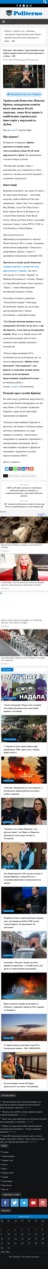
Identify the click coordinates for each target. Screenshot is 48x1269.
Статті (4, 1164)
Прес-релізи (7, 1185)
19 (22, 1239)
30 (2, 1248)
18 (16, 1239)
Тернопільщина (10, 698)
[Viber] (19, 467)
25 (16, 1243)
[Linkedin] (23, 467)
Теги (5, 476)
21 (36, 1239)
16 (2, 1239)
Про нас (5, 1189)
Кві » (8, 1251)
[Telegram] (6, 467)
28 (36, 1243)
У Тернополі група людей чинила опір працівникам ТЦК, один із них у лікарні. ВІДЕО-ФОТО (22, 749)
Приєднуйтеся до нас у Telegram (25, 94)
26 (22, 1243)
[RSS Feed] (32, 467)
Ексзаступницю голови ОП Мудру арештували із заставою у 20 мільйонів (21, 1085)
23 (2, 1243)
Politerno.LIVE (8, 1172)
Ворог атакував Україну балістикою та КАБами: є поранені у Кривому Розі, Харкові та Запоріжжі (24, 1006)
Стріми (5, 1177)
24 (9, 1243)
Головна (5, 1152)
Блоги (4, 1168)
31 (9, 1248)
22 (43, 1239)
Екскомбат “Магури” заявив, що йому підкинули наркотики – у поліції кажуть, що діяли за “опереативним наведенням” (23, 965)
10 (9, 1234)
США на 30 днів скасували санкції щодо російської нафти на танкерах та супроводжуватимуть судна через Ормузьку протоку (24, 491)
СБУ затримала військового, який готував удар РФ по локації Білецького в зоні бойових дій (24, 505)
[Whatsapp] (15, 467)
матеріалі (15, 386)
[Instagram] (27, 467)
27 (29, 1243)
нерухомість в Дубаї (28, 476)
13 (29, 1234)
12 (22, 1234)
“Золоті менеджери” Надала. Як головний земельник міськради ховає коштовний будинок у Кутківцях (22, 708)
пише (13, 129)
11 (16, 1234)
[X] (11, 467)
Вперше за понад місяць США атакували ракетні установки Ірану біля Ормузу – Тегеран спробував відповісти (21, 1129)
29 (43, 1243)
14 (36, 1234)
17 (9, 1239)
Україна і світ (8, 781)
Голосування (7, 1181)
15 (43, 1234)
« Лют (2, 1251)
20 (29, 1239)
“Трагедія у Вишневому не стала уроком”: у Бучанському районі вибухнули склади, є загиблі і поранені (23, 790)
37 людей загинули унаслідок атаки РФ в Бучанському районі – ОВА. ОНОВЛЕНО (22, 1047)
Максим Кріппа (14, 476)
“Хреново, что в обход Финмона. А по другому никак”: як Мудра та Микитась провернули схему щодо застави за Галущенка (21, 833)
